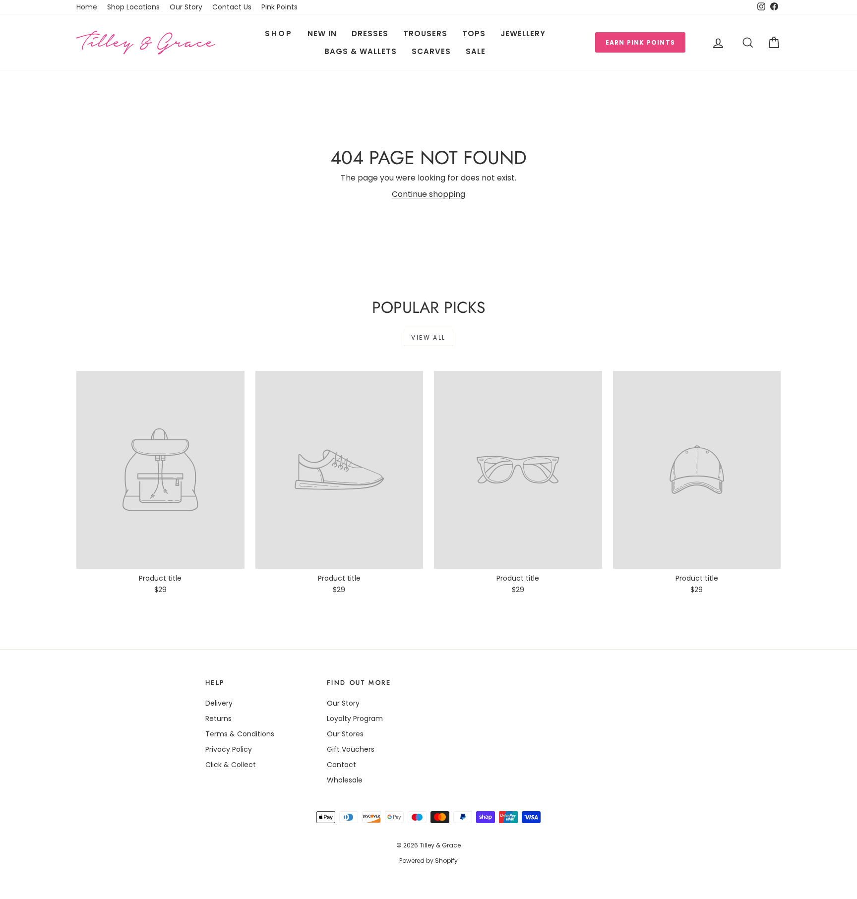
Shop (279, 33)
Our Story (186, 7)
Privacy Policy (228, 749)
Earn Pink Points (640, 42)
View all (428, 337)
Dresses (370, 33)
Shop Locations (133, 7)
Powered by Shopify (428, 860)
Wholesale (345, 780)
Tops (474, 33)
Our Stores (345, 734)
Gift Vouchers (350, 749)
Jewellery (523, 33)
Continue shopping (428, 194)
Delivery (219, 703)
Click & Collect (230, 765)
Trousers (425, 33)
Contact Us (231, 7)
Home (86, 7)
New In (322, 33)
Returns (218, 718)
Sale (476, 51)
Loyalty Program (355, 718)
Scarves (431, 51)
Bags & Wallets (360, 51)
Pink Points (279, 7)
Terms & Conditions (239, 734)
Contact (341, 765)
